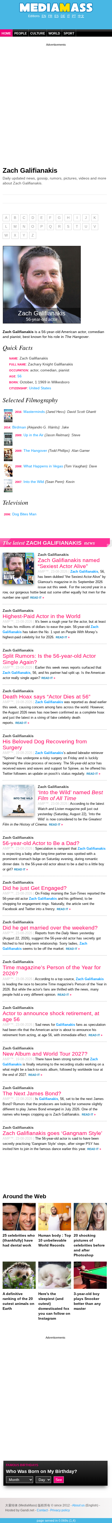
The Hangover (35, 450)
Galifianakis (65, 1025)
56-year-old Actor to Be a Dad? (41, 843)
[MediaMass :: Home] (56, 7)
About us (78, 1505)
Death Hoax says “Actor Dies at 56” (46, 697)
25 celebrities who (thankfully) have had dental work (19, 1240)
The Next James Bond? (32, 1093)
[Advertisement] (56, 103)
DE (63, 16)
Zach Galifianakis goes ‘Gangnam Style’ (52, 1133)
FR (50, 16)
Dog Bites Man (24, 514)
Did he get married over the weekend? (50, 928)
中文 (81, 16)
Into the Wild (33, 482)
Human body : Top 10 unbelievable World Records (54, 1240)
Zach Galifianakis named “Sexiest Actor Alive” (69, 563)
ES (56, 16)
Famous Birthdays (22, 1465)
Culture (37, 33)
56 (19, 376)
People (20, 33)
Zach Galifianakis (30, 170)
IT (68, 16)
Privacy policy (60, 1510)
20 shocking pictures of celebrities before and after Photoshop (89, 1245)
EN (44, 16)
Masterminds (34, 412)
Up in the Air (33, 435)
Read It (36, 597)
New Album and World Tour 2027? (45, 1054)
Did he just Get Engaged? (35, 888)
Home (6, 33)
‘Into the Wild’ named (70, 795)
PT (74, 16)
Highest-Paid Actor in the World (41, 616)
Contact (42, 1510)
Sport (69, 33)
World (54, 33)
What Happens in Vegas (43, 466)
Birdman (19, 427)
